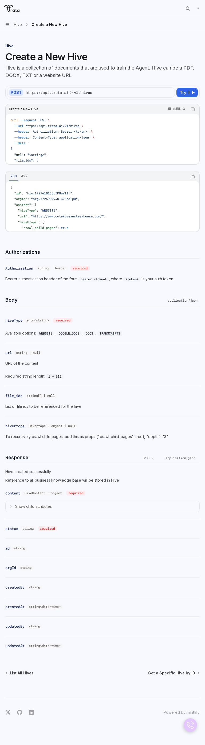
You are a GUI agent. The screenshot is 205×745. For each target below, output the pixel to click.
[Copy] (169, 92)
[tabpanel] (102, 206)
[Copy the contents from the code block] (192, 109)
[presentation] (102, 139)
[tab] (13, 176)
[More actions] (198, 8)
